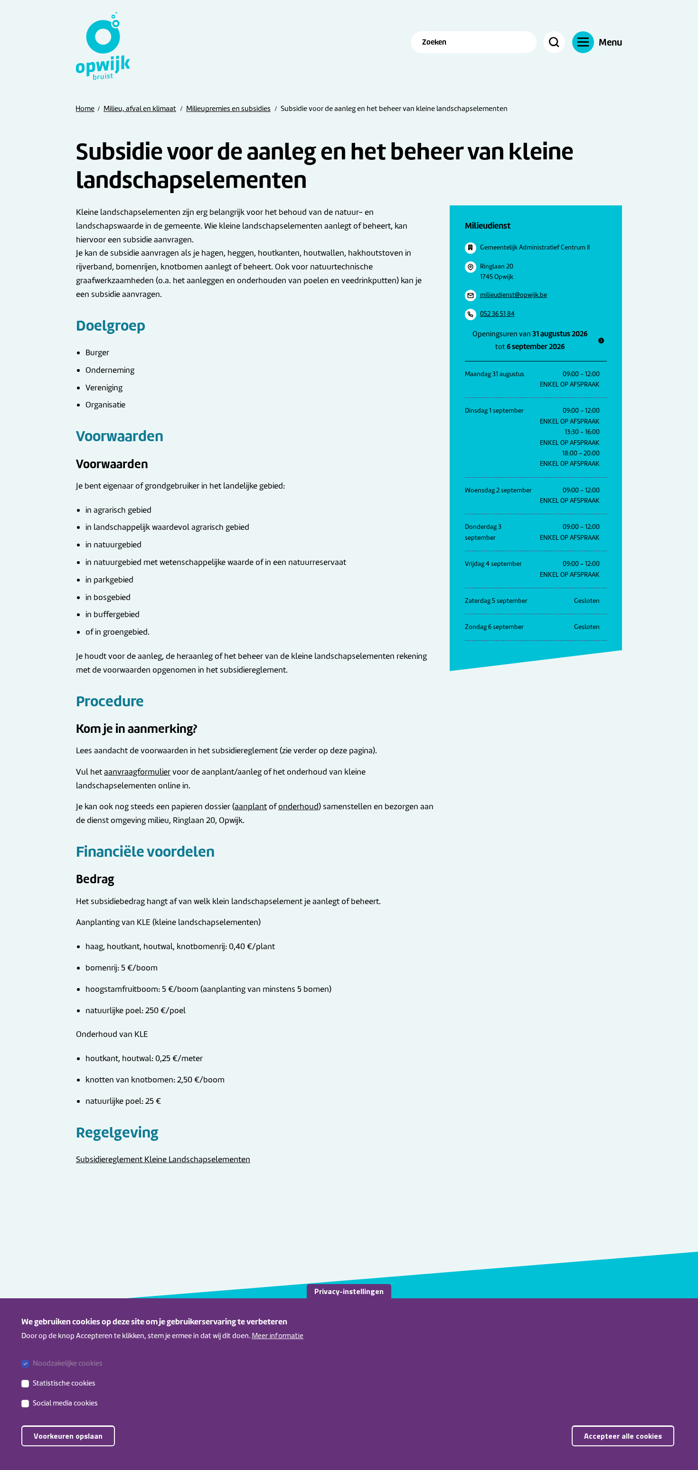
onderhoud (298, 806)
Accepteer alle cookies (623, 1436)
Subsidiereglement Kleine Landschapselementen (163, 1159)
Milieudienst (487, 225)
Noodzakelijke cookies (68, 1363)
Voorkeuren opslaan (68, 1436)
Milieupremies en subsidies (228, 108)
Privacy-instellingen (349, 1291)
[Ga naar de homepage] (109, 46)
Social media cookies (65, 1403)
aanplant (251, 806)
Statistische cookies (64, 1383)
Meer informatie (277, 1335)
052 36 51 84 (497, 314)
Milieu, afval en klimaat (140, 108)
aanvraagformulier (137, 772)
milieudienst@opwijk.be (513, 295)
